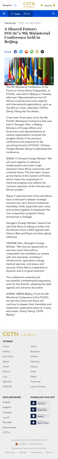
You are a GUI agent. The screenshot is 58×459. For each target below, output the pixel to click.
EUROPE (7, 386)
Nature (34, 366)
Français (7, 412)
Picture (6, 371)
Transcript (36, 381)
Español (7, 407)
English (6, 402)
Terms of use (10, 452)
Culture (34, 356)
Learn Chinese (38, 386)
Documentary (9, 427)
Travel (6, 366)
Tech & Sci (8, 356)
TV (28, 14)
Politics (6, 351)
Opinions (35, 361)
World (33, 346)
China (6, 346)
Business (35, 351)
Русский (7, 422)
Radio (17, 14)
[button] (10, 80)
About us (49, 452)
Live (5, 376)
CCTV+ (6, 432)
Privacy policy (36, 452)
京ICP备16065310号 (39, 440)
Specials (7, 381)
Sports (6, 361)
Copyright (23, 452)
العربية (6, 417)
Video (33, 371)
